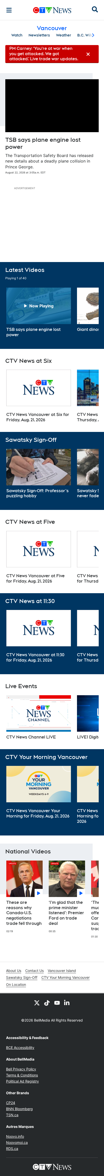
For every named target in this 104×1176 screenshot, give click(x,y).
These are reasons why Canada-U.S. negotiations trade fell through (24, 913)
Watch (16, 35)
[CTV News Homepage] (52, 10)
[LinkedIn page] (67, 1003)
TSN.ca (12, 1115)
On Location (16, 984)
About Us (13, 970)
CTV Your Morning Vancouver (65, 977)
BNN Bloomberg (19, 1109)
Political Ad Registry (22, 1081)
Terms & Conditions (22, 1075)
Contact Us (34, 970)
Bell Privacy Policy (21, 1069)
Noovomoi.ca (17, 1142)
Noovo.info (15, 1136)
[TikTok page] (47, 1003)
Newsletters (39, 35)
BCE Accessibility (20, 1047)
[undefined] (38, 313)
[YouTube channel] (57, 1003)
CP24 (10, 1103)
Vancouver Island (62, 970)
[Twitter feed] (37, 1003)
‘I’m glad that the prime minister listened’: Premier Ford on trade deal (66, 913)
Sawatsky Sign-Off (21, 977)
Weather (63, 35)
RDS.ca (12, 1148)
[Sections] (9, 10)
